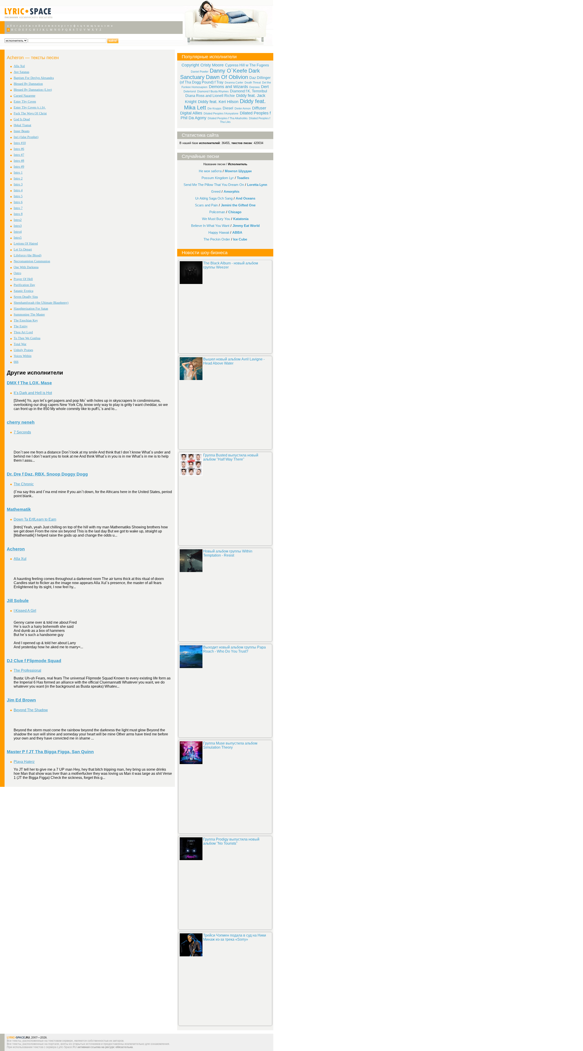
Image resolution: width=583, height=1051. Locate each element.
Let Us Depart (23, 249)
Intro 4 (18, 190)
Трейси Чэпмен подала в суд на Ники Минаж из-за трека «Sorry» (234, 937)
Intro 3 (18, 184)
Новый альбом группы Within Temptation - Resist (227, 553)
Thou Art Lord (23, 332)
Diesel (228, 108)
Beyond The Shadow (31, 710)
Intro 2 (18, 178)
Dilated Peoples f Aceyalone (221, 113)
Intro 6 (18, 202)
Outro (17, 273)
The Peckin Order (217, 239)
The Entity (21, 326)
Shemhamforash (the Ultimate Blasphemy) (41, 302)
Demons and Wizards (228, 86)
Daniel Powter (199, 71)
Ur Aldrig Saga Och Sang (214, 198)
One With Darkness (26, 267)
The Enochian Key (26, 320)
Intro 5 (18, 196)
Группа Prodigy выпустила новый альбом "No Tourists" (231, 841)
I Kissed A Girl (25, 611)
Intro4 (18, 231)
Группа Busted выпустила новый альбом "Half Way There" (230, 457)
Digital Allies (191, 113)
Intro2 (18, 220)
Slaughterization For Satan (31, 308)
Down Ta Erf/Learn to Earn (35, 519)
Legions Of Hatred (26, 243)
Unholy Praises (23, 350)
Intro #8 (19, 160)
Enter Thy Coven (25, 101)
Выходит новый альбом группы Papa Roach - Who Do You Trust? (234, 649)
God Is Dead (22, 119)
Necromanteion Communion (32, 261)
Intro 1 (18, 172)
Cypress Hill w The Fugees (247, 65)
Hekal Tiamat (22, 125)
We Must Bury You (216, 219)
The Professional (27, 670)
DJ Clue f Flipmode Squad (34, 660)
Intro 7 (18, 208)
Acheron (16, 549)
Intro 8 (18, 214)
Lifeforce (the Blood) (27, 255)
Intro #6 (19, 149)
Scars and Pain (206, 205)
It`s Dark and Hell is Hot (33, 393)
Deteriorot (190, 91)
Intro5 (18, 237)
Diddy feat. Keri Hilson (218, 101)
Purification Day (24, 285)
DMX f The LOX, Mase (29, 382)
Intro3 (18, 226)
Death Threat (253, 82)
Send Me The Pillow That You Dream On (214, 185)
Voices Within (22, 356)
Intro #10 (20, 143)
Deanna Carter (234, 82)
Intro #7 (19, 155)
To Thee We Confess (27, 338)
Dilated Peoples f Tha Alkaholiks (228, 118)
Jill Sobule (18, 600)
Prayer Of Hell (23, 279)
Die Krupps (214, 108)
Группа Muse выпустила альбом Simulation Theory (230, 745)
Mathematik (19, 509)
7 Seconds (22, 432)
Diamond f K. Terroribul (248, 91)
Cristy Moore (212, 65)
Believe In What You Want (210, 226)
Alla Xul (19, 66)
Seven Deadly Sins (26, 297)
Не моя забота (210, 171)
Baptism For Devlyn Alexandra (34, 78)
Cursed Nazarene (24, 95)
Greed (215, 191)
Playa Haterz (24, 762)
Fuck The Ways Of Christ (30, 113)
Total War (20, 344)
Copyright (190, 65)
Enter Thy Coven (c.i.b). (30, 107)
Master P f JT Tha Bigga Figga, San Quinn (50, 751)
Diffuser (259, 108)
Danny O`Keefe (228, 71)
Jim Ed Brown (21, 700)
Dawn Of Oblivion (227, 77)
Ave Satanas (21, 72)
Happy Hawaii (218, 232)
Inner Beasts (21, 131)
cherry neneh (21, 422)
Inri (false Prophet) (26, 137)
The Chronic (24, 484)
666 (16, 362)
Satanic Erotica (23, 291)
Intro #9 (19, 166)
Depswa (254, 87)
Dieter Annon (243, 108)
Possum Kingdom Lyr (218, 178)
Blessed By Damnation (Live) (33, 89)
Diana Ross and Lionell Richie (210, 96)
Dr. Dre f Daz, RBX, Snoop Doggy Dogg (47, 474)
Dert (265, 86)
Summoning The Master (29, 314)
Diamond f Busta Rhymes (213, 91)
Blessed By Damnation (28, 84)
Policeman (217, 212)
